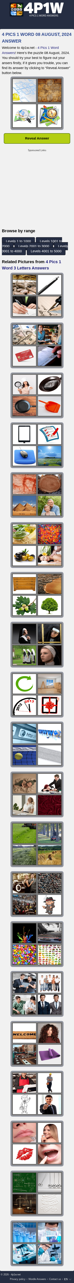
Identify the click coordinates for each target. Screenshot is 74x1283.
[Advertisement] (37, 191)
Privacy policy (17, 1279)
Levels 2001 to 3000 (33, 246)
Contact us (55, 1279)
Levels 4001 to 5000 (46, 251)
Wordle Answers (37, 1279)
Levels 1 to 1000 (18, 241)
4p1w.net (16, 1274)
